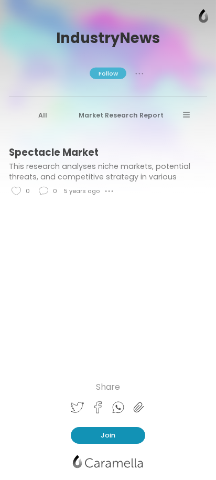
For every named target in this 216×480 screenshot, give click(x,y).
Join (108, 435)
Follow (108, 73)
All (42, 115)
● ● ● (139, 73)
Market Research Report (121, 115)
